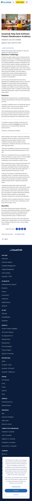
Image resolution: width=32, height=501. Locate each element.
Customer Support (7, 262)
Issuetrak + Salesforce (8, 372)
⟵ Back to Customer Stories (7, 47)
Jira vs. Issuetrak (6, 435)
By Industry (5, 281)
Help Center (5, 420)
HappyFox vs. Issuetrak (8, 439)
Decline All (16, 494)
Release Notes (6, 339)
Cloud (3, 383)
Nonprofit (4, 306)
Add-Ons (4, 390)
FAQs (3, 394)
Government (5, 295)
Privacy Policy (22, 474)
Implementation (6, 405)
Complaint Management (8, 266)
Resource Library (7, 424)
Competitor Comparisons (10, 428)
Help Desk (5, 258)
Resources (5, 410)
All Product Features (8, 332)
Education (4, 288)
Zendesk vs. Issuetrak (8, 432)
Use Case (4, 255)
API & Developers (7, 346)
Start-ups (4, 313)
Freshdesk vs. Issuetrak (8, 442)
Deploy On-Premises (8, 353)
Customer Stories (20, 234)
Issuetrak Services (7, 402)
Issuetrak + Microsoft (8, 368)
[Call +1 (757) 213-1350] (13, 2)
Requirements (6, 343)
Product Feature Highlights (9, 328)
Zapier (3, 361)
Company (5, 450)
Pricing (4, 376)
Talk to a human (20, 2)
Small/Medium (6, 317)
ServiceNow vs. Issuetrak (9, 446)
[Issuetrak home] (6, 2)
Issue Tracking (6, 273)
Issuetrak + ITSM (7, 276)
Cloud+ (4, 387)
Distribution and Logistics (9, 284)
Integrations (6, 358)
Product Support (6, 350)
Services (4, 398)
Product (5, 325)
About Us (4, 454)
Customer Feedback (7, 417)
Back (6, 239)
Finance (4, 291)
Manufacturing (6, 302)
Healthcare (5, 299)
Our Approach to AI (7, 336)
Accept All (16, 490)
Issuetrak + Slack (7, 365)
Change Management (8, 269)
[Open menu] (26, 2)
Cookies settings (16, 486)
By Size (4, 310)
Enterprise (5, 320)
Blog (3, 413)
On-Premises (5, 380)
